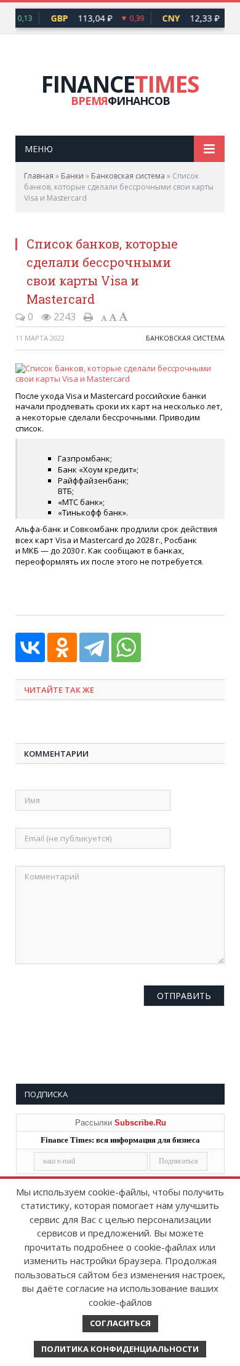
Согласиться (120, 1323)
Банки (72, 176)
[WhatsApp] (126, 647)
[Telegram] (94, 647)
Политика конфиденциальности (120, 1348)
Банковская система (128, 176)
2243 (63, 316)
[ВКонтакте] (30, 647)
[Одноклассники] (62, 647)
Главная (39, 176)
